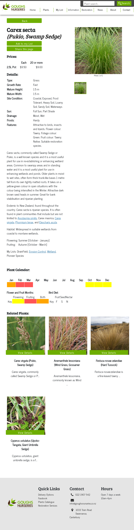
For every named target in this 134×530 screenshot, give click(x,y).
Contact (126, 9)
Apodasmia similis (27, 218)
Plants (46, 9)
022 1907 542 (82, 494)
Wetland (51, 251)
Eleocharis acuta (48, 222)
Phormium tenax (24, 222)
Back (25, 21)
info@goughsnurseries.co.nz (83, 503)
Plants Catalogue (46, 502)
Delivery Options (46, 494)
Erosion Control (37, 251)
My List (59, 9)
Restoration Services (47, 505)
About (113, 9)
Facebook (42, 498)
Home (33, 9)
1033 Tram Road (81, 513)
